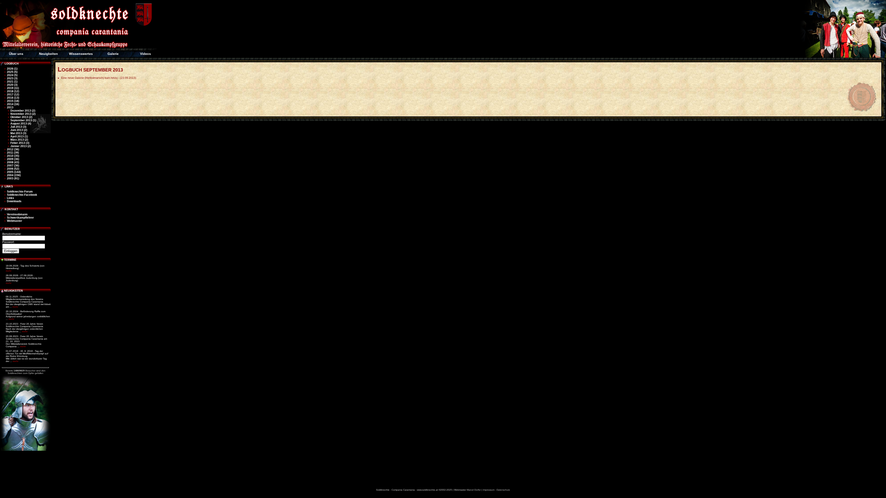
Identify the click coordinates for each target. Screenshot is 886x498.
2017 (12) (13, 94)
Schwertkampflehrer (20, 217)
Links (10, 198)
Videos (145, 54)
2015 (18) (13, 101)
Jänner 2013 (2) (20, 146)
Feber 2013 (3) (19, 143)
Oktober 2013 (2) (21, 117)
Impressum (488, 490)
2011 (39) (13, 152)
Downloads (14, 201)
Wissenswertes (81, 54)
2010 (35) (13, 155)
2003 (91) (13, 178)
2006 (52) (13, 168)
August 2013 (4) (20, 123)
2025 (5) (12, 72)
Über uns (16, 54)
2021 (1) (12, 81)
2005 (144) (14, 172)
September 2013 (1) (23, 120)
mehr (9, 271)
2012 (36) (13, 149)
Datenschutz (503, 490)
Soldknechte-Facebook (22, 194)
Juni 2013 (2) (18, 130)
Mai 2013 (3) (18, 133)
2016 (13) (13, 97)
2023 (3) (12, 78)
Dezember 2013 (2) (22, 110)
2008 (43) (13, 162)
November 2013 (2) (23, 114)
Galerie (113, 54)
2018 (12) (13, 91)
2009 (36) (13, 159)
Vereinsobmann (17, 214)
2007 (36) (13, 165)
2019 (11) (13, 88)
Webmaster (14, 220)
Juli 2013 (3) (18, 126)
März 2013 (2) (19, 139)
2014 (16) (13, 104)
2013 (10, 107)
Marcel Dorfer (474, 490)
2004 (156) (14, 175)
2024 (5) (12, 75)
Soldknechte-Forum (20, 191)
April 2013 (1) (19, 136)
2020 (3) (12, 84)
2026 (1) (12, 68)
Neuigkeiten (48, 54)
